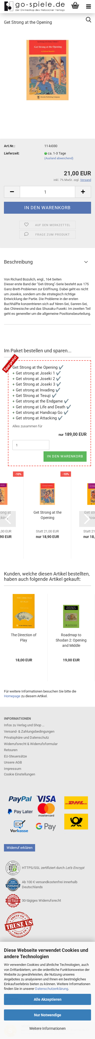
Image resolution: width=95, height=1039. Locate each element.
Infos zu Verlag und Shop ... (24, 725)
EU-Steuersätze (15, 756)
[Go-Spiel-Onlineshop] (33, 6)
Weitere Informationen (47, 1028)
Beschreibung (18, 262)
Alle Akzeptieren (47, 999)
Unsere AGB (13, 762)
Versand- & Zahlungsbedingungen (29, 731)
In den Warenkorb (65, 456)
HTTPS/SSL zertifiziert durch (53, 868)
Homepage (12, 696)
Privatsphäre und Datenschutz (26, 738)
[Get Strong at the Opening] (47, 70)
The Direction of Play (23, 637)
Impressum (12, 769)
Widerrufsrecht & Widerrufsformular (31, 744)
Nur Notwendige (47, 1015)
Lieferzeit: (12, 153)
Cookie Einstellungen (19, 774)
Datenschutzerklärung (51, 989)
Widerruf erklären (19, 848)
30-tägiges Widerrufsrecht (41, 900)
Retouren (10, 750)
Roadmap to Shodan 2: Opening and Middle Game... (71, 640)
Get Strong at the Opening (47, 515)
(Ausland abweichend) (58, 158)
